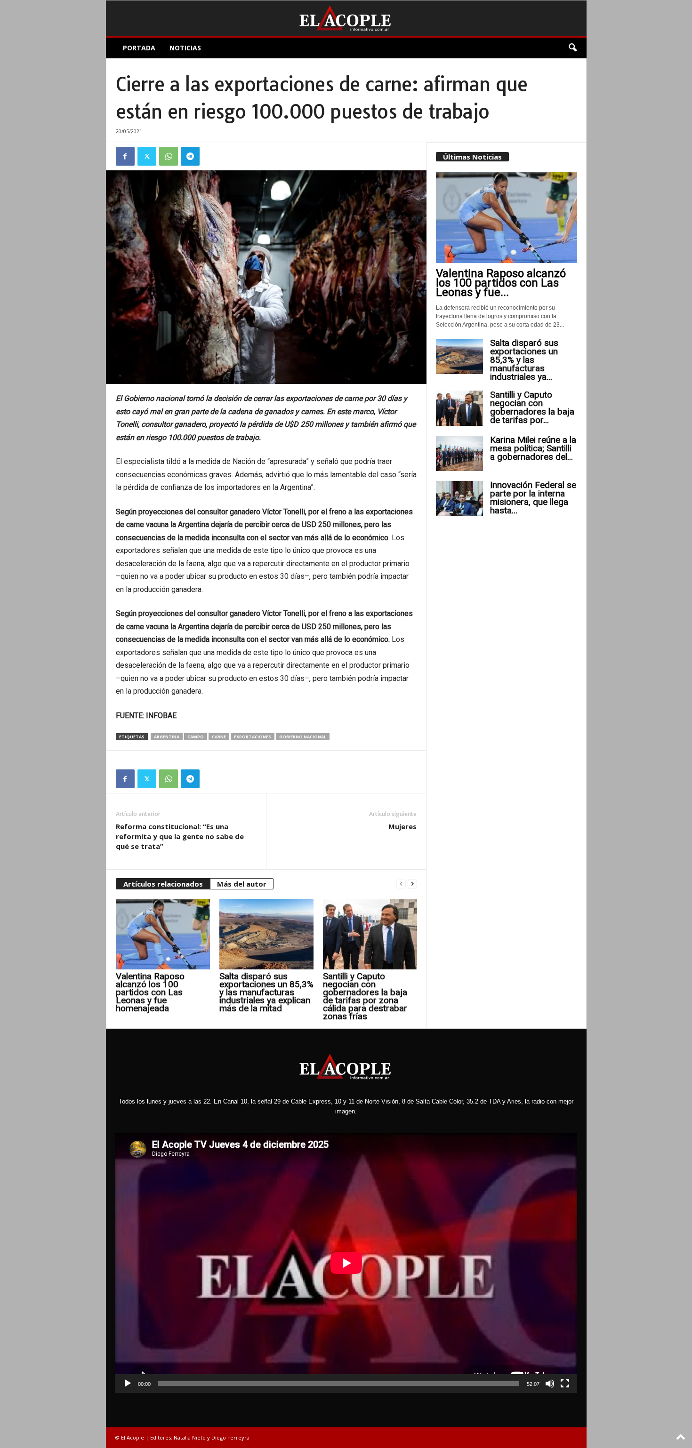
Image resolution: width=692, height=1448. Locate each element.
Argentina (166, 737)
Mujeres (402, 826)
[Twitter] (146, 156)
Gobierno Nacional (302, 737)
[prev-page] (401, 884)
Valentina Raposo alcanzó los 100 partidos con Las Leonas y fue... (501, 283)
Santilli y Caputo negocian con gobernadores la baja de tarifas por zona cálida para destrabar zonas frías (365, 996)
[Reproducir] (127, 1383)
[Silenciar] (550, 1383)
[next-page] (412, 884)
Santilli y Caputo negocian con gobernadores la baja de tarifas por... (532, 407)
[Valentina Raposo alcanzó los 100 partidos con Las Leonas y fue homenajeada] (163, 934)
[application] (346, 1263)
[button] (572, 48)
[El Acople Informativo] (346, 18)
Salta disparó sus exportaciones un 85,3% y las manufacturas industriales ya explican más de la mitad (266, 992)
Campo (195, 737)
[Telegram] (190, 156)
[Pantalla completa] (565, 1383)
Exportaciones (252, 737)
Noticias (185, 47)
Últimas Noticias (472, 156)
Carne (219, 737)
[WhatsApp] (168, 156)
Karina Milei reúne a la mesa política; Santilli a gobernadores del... (533, 448)
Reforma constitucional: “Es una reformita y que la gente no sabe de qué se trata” (180, 836)
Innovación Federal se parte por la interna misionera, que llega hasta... (533, 498)
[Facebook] (125, 156)
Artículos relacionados (163, 883)
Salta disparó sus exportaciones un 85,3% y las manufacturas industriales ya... (524, 359)
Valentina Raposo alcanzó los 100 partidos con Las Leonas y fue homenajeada (150, 992)
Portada (139, 47)
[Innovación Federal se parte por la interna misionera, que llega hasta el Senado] (459, 498)
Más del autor (241, 883)
